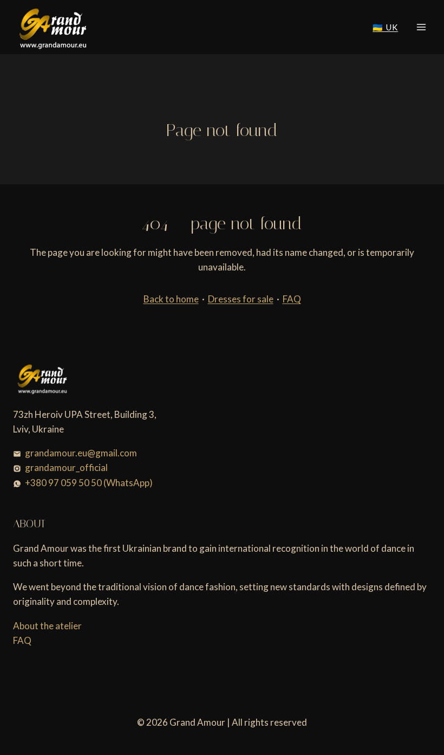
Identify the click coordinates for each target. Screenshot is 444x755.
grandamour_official (66, 467)
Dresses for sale (240, 299)
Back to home (171, 299)
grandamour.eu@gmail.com (81, 453)
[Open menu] (421, 26)
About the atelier (47, 625)
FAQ (292, 299)
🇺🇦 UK (385, 27)
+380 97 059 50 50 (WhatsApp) (89, 482)
